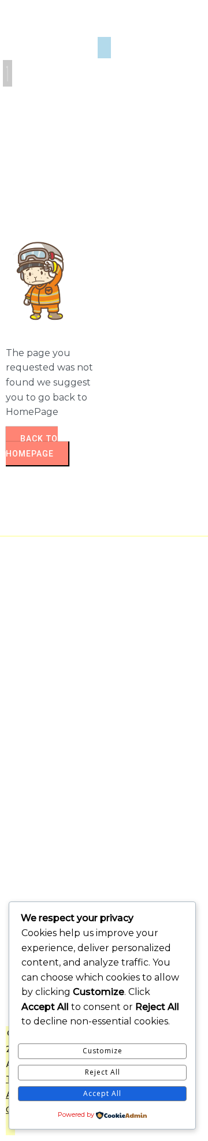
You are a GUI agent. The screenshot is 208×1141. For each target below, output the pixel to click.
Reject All (102, 1072)
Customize (102, 1051)
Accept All (102, 1093)
